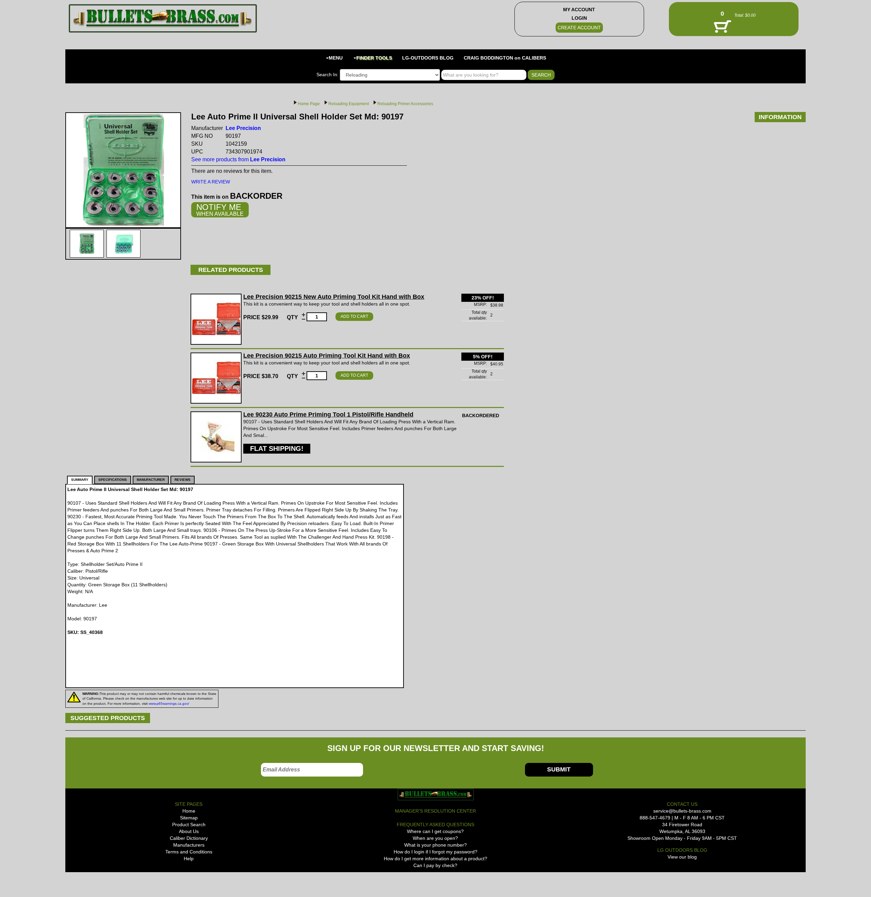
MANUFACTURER (151, 480)
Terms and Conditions (188, 851)
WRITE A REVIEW (210, 181)
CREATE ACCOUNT (579, 27)
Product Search (189, 824)
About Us (189, 831)
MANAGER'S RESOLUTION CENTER (435, 811)
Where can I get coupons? (435, 831)
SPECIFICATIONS (112, 480)
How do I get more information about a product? (435, 858)
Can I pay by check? (435, 865)
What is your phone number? (435, 845)
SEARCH (541, 75)
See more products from (238, 159)
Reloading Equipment (348, 103)
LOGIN (579, 18)
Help (189, 858)
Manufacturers (188, 845)
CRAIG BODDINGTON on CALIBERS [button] (505, 58)
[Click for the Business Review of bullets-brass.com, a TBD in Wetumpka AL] (78, 883)
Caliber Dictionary (189, 838)
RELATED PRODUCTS (230, 269)
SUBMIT (559, 769)
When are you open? (435, 838)
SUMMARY (79, 480)
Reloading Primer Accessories (405, 103)
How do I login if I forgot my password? (435, 851)
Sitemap (189, 817)
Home (188, 811)
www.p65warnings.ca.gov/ (169, 703)
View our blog (682, 857)
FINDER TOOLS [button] (374, 58)
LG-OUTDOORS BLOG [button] (428, 58)
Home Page (309, 103)
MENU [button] (336, 58)
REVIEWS (183, 480)
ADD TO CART (354, 316)
